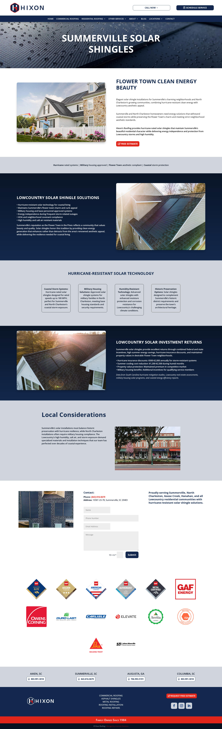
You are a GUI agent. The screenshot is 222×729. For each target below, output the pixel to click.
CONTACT (169, 19)
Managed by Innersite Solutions (117, 726)
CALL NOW (150, 7)
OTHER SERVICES (116, 19)
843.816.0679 (87, 679)
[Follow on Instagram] (181, 706)
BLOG (143, 19)
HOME (50, 19)
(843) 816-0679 (98, 497)
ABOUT (132, 19)
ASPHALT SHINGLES (111, 698)
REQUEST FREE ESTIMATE (182, 695)
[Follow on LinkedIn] (189, 706)
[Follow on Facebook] (174, 706)
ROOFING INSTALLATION (111, 704)
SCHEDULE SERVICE (196, 7)
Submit (132, 554)
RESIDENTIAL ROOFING (92, 19)
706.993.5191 (137, 679)
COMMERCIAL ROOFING (67, 19)
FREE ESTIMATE (129, 143)
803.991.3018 (37, 679)
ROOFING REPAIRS (111, 708)
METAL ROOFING (111, 701)
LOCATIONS (154, 19)
